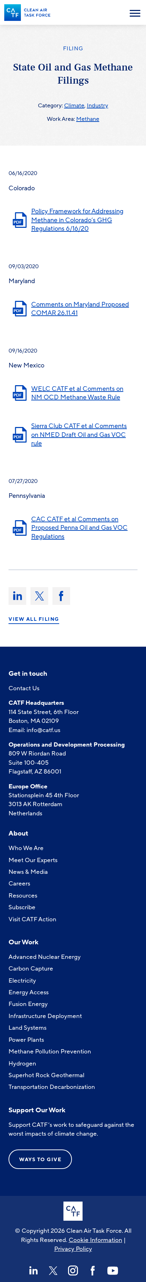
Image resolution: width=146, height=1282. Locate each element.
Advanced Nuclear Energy (45, 957)
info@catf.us (43, 730)
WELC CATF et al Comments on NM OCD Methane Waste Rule (77, 393)
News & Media (28, 872)
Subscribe (22, 907)
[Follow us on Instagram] (73, 1270)
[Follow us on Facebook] (93, 1270)
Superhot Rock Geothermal (46, 1075)
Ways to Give (40, 1159)
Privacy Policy (73, 1249)
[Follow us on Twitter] (53, 1270)
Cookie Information (95, 1240)
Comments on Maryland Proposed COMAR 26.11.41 (80, 308)
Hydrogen (22, 1063)
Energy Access (29, 992)
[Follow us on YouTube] (112, 1270)
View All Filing (34, 619)
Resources (23, 896)
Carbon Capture (31, 969)
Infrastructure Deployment (45, 1016)
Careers (19, 883)
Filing (73, 48)
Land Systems (27, 1028)
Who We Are (26, 848)
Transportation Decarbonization (52, 1087)
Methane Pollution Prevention (50, 1051)
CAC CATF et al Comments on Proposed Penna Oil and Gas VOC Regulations (79, 528)
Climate (74, 105)
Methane (87, 119)
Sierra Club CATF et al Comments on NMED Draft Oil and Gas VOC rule (79, 435)
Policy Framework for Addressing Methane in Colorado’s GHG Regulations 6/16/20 (77, 220)
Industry (97, 105)
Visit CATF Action (32, 919)
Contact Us (24, 688)
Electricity (22, 981)
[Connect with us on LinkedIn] (33, 1270)
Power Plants (26, 1040)
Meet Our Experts (33, 860)
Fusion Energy (28, 1004)
